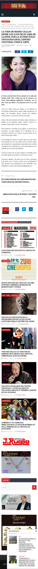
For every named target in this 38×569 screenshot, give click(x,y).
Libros (23, 556)
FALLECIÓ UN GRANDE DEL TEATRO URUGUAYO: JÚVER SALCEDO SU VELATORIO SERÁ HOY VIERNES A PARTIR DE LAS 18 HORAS (18, 389)
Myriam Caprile (9, 45)
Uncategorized (5, 21)
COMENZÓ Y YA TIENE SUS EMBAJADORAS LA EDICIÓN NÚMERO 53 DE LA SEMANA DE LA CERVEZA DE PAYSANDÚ (18, 426)
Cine (4, 295)
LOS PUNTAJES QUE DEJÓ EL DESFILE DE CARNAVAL (18, 251)
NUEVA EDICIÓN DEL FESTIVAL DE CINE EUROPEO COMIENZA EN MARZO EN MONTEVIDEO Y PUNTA (17, 285)
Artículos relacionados (10, 222)
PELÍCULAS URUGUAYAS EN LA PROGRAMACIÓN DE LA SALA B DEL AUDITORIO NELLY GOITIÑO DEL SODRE (17, 319)
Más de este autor (24, 222)
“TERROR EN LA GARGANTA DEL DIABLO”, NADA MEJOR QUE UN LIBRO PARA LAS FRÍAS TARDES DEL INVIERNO (27, 562)
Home (8, 295)
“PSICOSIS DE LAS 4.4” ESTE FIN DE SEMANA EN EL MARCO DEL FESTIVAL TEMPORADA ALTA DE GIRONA (17, 354)
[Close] (36, 531)
